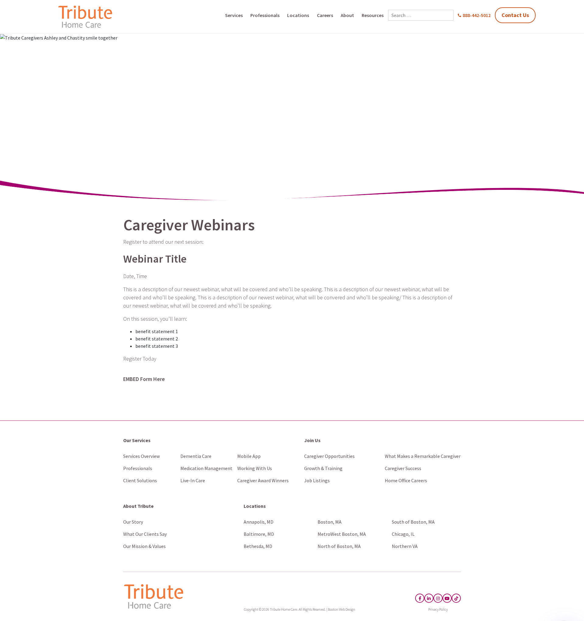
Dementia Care (195, 456)
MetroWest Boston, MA (342, 534)
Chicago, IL (403, 534)
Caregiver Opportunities (329, 456)
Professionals (265, 15)
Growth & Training (323, 468)
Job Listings (317, 480)
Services (234, 15)
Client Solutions (140, 480)
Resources (373, 15)
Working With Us (254, 468)
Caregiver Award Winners (263, 480)
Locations (298, 15)
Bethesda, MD (258, 546)
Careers (325, 15)
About (347, 15)
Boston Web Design (341, 609)
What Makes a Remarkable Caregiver (423, 456)
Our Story (133, 522)
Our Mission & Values (144, 546)
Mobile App (249, 456)
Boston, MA (330, 522)
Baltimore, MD (259, 534)
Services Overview (141, 456)
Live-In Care (192, 480)
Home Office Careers (406, 480)
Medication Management (206, 468)
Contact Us (515, 15)
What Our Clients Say (145, 534)
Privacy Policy (438, 609)
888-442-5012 (477, 15)
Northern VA (405, 546)
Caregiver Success (403, 468)
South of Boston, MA (413, 522)
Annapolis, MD (258, 522)
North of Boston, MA (339, 546)
